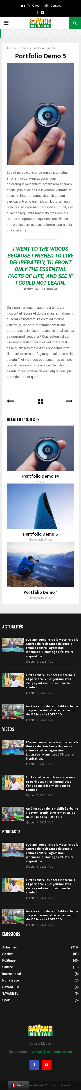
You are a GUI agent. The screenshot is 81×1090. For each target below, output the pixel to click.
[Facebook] (34, 1065)
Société (8, 954)
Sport (6, 1000)
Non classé (10, 980)
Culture (7, 967)
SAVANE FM (10, 987)
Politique (9, 960)
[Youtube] (47, 1065)
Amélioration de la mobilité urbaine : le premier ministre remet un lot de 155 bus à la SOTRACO (52, 710)
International (11, 974)
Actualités (9, 947)
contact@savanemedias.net (52, 1052)
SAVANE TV (10, 993)
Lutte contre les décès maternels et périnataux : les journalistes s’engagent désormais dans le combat (50, 681)
